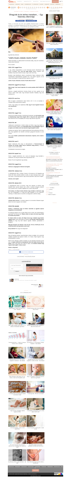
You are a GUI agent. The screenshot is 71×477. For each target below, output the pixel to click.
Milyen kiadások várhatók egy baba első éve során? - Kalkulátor (17, 309)
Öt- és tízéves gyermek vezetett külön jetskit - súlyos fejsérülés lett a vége (54, 78)
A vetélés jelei (36, 285)
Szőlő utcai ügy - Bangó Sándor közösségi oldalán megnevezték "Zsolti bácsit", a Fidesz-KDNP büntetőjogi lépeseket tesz (54, 61)
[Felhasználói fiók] (60, 1)
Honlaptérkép (37, 466)
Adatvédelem (24, 466)
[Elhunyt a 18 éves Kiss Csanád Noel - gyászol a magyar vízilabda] (54, 87)
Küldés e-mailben (31, 20)
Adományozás (57, 466)
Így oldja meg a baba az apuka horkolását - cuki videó (17, 462)
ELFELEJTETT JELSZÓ (34, 267)
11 (42, 7)
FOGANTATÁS (11, 4)
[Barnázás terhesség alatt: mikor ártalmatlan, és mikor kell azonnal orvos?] (35, 318)
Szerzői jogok (31, 466)
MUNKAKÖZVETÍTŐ (27, 1)
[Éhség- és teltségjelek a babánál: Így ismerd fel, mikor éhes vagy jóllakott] (35, 370)
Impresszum (11, 466)
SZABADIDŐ (47, 4)
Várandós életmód (34, 11)
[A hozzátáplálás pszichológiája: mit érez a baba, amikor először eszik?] (35, 404)
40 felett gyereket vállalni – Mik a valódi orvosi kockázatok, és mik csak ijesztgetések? (54, 165)
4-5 (55, 7)
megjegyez (17, 271)
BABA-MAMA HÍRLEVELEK (45, 1)
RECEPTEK (52, 4)
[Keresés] (62, 1)
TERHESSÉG (17, 4)
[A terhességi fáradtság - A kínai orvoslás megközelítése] (17, 421)
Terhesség (26, 11)
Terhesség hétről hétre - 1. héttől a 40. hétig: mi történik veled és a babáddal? (17, 343)
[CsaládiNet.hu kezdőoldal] (12, 1)
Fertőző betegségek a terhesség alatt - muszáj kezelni (35, 428)
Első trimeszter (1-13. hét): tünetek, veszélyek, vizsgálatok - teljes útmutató (35, 343)
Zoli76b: (49, 189)
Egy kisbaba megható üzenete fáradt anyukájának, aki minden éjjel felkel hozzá (35, 445)
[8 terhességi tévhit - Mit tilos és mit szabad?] (35, 387)
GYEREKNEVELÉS (28, 4)
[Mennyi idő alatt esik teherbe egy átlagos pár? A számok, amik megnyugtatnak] (54, 121)
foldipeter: (50, 187)
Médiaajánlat (17, 466)
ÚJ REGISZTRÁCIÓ (34, 270)
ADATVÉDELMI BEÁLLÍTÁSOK (35, 475)
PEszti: (47, 191)
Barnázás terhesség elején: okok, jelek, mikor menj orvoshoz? (35, 309)
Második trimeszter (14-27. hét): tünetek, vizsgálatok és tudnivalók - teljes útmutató (17, 360)
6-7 (57, 7)
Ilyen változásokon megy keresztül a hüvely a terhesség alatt (35, 462)
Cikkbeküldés (50, 466)
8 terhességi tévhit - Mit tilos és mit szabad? (36, 393)
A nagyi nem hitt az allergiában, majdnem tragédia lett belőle (17, 411)
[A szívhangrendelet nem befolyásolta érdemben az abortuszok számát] (17, 387)
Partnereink (44, 466)
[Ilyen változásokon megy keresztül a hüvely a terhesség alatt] (35, 455)
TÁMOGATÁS (55, 1)
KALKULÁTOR (35, 1)
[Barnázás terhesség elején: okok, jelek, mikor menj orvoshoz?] (35, 301)
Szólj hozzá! (20, 20)
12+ (61, 7)
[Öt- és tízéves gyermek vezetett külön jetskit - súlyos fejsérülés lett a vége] (54, 70)
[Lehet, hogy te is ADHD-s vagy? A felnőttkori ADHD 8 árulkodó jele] (54, 36)
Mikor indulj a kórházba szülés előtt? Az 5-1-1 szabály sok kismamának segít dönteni (17, 326)
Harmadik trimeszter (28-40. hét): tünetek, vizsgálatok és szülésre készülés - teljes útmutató (35, 360)
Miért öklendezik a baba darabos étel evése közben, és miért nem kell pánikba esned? (17, 377)
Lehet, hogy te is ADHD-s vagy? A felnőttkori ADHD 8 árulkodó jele (54, 43)
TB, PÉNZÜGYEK (35, 4)
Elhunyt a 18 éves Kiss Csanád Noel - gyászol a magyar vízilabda (54, 95)
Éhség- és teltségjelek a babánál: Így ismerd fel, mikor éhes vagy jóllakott (35, 377)
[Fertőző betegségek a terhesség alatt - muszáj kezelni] (35, 421)
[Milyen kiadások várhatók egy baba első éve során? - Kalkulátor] (17, 301)
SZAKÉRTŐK (19, 1)
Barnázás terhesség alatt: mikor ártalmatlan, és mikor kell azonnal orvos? (35, 326)
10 (40, 7)
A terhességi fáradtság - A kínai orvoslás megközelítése (17, 428)
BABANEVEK (58, 4)
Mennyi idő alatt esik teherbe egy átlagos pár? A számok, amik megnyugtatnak (54, 129)
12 (44, 7)
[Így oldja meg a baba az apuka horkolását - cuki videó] (17, 455)
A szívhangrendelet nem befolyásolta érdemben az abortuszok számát (17, 394)
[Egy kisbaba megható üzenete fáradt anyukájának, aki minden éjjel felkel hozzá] (35, 438)
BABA (22, 4)
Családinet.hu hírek (18, 11)
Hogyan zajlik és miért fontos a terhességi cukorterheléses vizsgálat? (25, 280)
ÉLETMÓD (41, 4)
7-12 (59, 7)
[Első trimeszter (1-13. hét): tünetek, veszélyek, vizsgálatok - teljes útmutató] (35, 335)
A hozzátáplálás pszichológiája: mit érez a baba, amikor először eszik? (35, 411)
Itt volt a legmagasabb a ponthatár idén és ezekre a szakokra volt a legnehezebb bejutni (54, 26)
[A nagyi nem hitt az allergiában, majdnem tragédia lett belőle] (17, 404)
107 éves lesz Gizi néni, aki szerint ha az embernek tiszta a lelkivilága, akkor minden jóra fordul (17, 446)
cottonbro (12, 249)
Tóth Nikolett (22, 19)
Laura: (51, 194)
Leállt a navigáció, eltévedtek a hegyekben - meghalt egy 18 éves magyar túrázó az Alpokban (54, 147)
